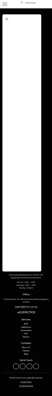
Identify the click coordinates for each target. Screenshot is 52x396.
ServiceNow (26, 330)
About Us (26, 347)
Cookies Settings (26, 386)
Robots (26, 336)
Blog (26, 354)
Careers (26, 350)
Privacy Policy (26, 382)
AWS (26, 323)
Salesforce (26, 327)
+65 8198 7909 (26, 312)
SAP (26, 333)
